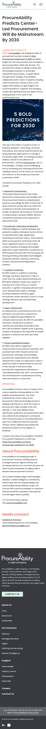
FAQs (4, 611)
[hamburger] (41, 4)
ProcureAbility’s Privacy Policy (27, 712)
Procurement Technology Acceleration (21, 226)
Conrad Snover (28, 162)
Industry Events (9, 671)
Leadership (7, 620)
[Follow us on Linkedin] (3, 725)
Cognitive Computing (13, 270)
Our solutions (9, 627)
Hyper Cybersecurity (13, 308)
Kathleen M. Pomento (11, 519)
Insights (6, 660)
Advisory (6, 633)
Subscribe (6, 681)
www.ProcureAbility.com (16, 503)
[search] (34, 4)
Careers (6, 688)
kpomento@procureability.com (16, 525)
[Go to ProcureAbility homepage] (23, 558)
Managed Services (10, 638)
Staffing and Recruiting (12, 648)
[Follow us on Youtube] (8, 725)
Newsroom (7, 615)
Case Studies (8, 666)
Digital (5, 643)
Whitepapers (8, 676)
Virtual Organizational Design (17, 343)
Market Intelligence (11, 653)
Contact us (12, 594)
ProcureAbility (15, 53)
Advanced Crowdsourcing (15, 191)
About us (7, 604)
